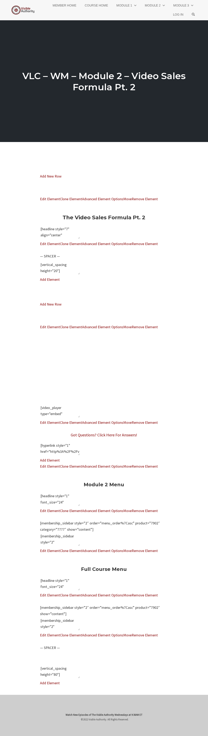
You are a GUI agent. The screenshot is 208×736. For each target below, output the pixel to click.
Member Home (64, 5)
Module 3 (181, 5)
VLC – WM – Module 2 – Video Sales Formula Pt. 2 (104, 81)
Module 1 (124, 5)
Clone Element (71, 199)
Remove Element (145, 199)
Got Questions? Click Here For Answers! (104, 434)
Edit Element (50, 199)
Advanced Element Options (102, 199)
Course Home (96, 5)
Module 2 (152, 5)
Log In (178, 14)
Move (127, 199)
